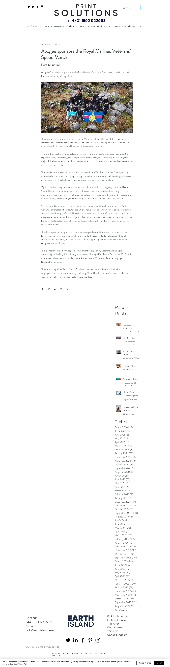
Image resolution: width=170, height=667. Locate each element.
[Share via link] (60, 289)
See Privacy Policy (21, 664)
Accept (159, 663)
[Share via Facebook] (42, 289)
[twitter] (28, 6)
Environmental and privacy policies (42, 647)
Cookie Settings (145, 663)
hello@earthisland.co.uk (40, 630)
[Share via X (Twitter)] (48, 289)
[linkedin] (33, 6)
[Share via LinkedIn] (54, 289)
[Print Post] (67, 289)
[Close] (167, 663)
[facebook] (37, 6)
